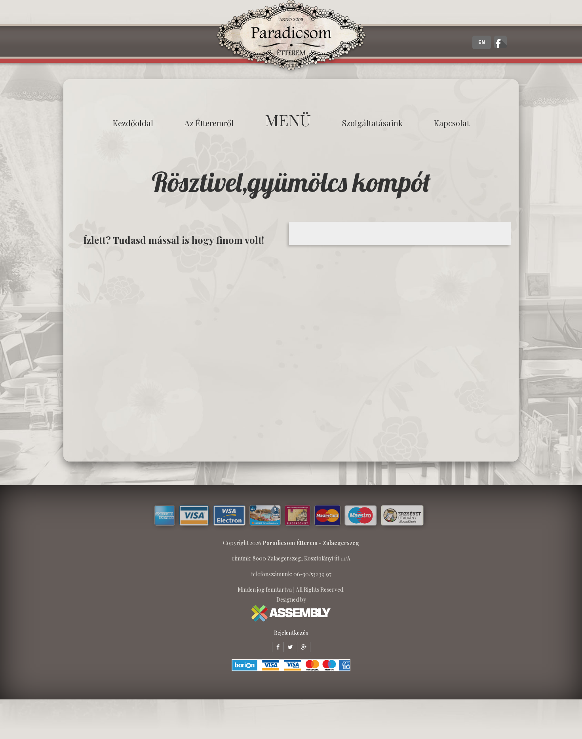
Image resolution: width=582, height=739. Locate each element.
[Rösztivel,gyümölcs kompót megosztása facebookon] (276, 647)
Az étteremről (209, 123)
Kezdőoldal (133, 123)
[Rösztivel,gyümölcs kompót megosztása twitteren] (288, 647)
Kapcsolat (452, 123)
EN (481, 42)
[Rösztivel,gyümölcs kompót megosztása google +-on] (301, 647)
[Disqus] (178, 353)
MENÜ (288, 119)
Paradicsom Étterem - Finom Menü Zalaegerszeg (291, 37)
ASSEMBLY (291, 613)
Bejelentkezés (291, 632)
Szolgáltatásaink (372, 123)
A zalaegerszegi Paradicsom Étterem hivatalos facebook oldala (500, 42)
